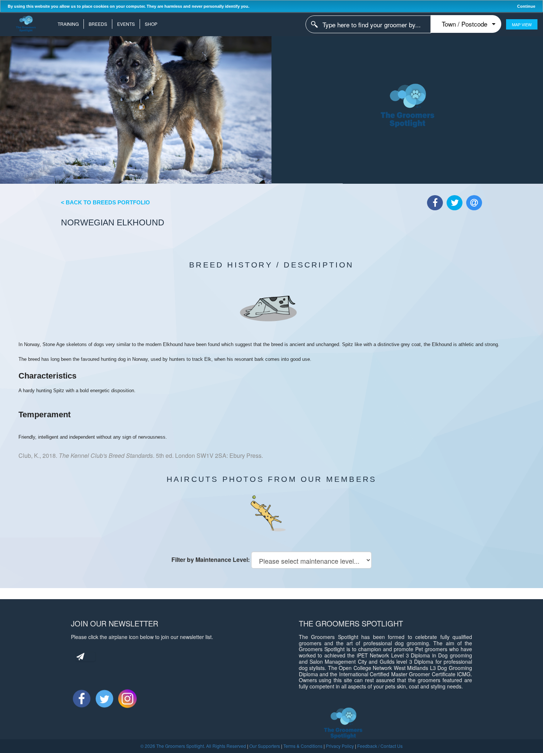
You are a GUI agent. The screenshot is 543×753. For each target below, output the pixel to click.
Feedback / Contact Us (380, 746)
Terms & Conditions (302, 746)
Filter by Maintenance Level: (210, 559)
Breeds (98, 24)
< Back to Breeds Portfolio (105, 202)
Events (126, 24)
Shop (151, 24)
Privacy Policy (340, 746)
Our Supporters (264, 746)
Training (68, 24)
